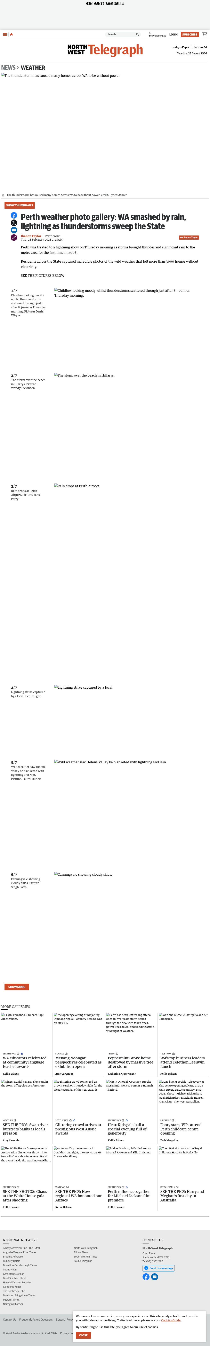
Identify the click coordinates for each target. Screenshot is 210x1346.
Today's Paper (180, 47)
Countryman (10, 1269)
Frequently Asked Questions (36, 1319)
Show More (16, 987)
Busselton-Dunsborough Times (20, 1265)
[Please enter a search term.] (137, 34)
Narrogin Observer (13, 1304)
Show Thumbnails (19, 205)
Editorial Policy (65, 1319)
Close (83, 1335)
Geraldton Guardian (13, 1273)
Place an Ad (200, 47)
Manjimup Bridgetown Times (19, 1295)
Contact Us (9, 1319)
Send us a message (161, 1268)
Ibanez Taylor (191, 237)
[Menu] (5, 34)
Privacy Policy (68, 1333)
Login (173, 34)
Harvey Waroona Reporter (17, 1282)
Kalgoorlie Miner (12, 1286)
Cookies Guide (171, 1320)
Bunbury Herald (11, 1260)
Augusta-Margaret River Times (19, 1252)
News (8, 67)
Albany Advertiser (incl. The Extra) (21, 1248)
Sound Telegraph (83, 1260)
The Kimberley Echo (14, 1291)
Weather (33, 67)
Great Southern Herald (15, 1278)
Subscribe (189, 34)
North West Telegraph (86, 1248)
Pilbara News (81, 1252)
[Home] (11, 34)
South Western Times (85, 1256)
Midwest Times (11, 1299)
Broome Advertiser (13, 1256)
